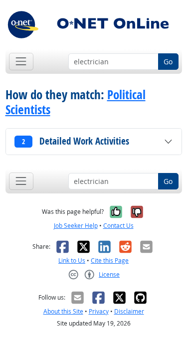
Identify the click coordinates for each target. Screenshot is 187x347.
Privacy (99, 311)
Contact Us (118, 225)
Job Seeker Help (76, 225)
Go (168, 61)
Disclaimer (129, 311)
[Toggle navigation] (21, 61)
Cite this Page (110, 260)
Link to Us (71, 260)
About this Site (63, 311)
